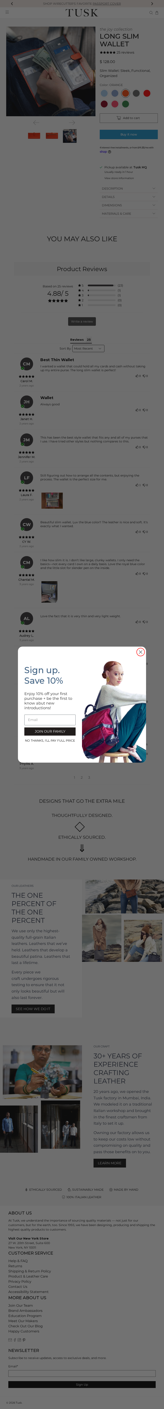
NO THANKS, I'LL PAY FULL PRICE (50, 740)
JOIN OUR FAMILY (50, 731)
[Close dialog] (140, 652)
